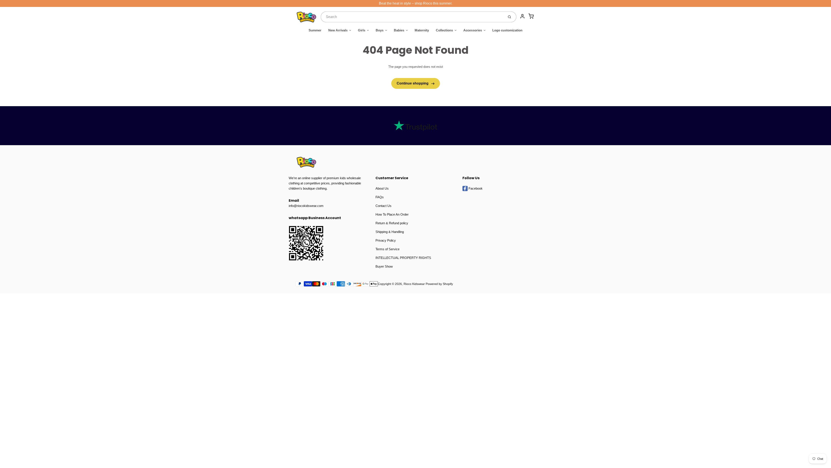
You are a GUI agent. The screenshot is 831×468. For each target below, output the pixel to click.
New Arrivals (338, 30)
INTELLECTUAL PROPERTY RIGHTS (403, 258)
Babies (399, 30)
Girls (361, 30)
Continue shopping (413, 83)
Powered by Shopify (439, 284)
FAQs (379, 197)
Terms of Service (387, 249)
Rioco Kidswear (414, 284)
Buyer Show (384, 266)
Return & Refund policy (391, 223)
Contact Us (383, 206)
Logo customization (507, 30)
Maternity (422, 30)
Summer (315, 30)
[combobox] (412, 16)
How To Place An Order (392, 214)
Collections (444, 30)
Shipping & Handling (389, 232)
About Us (382, 188)
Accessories (472, 30)
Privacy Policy (385, 240)
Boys (379, 30)
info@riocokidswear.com (306, 206)
